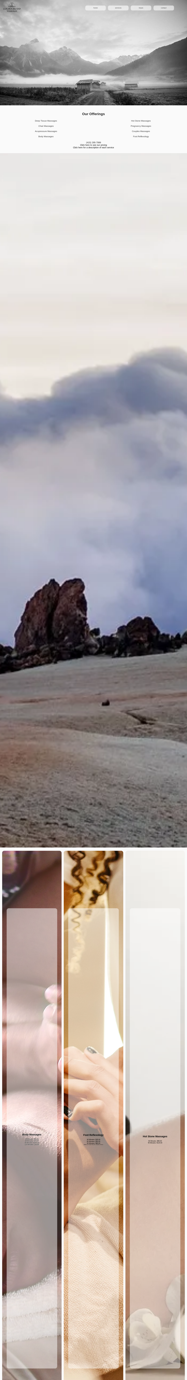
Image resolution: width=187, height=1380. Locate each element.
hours (141, 8)
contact (163, 8)
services (118, 8)
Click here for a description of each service (93, 147)
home (95, 8)
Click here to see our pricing (93, 145)
